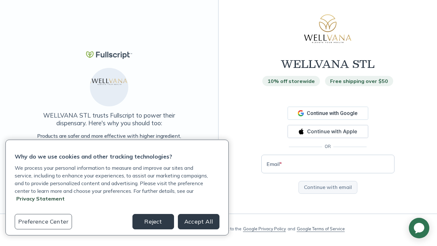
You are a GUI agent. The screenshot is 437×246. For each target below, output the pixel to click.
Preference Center (43, 221)
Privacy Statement (40, 198)
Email (274, 164)
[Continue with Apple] (328, 131)
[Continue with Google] (328, 113)
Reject (153, 221)
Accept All (198, 221)
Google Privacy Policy (264, 228)
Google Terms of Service (321, 228)
